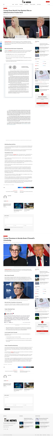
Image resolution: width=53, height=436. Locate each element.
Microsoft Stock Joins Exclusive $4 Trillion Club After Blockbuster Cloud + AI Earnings (18, 210)
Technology (26, 4)
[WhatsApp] (1, 49)
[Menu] (3, 4)
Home (13, 4)
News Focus (5, 8)
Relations (21, 4)
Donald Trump (7, 184)
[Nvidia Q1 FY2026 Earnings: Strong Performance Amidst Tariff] (37, 90)
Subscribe (48, 1)
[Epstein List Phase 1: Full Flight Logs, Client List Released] (42, 74)
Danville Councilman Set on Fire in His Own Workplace (29, 209)
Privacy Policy (41, 333)
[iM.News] (26, 1)
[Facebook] (1, 43)
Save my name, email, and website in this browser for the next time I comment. (14, 227)
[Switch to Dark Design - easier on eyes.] (48, 4)
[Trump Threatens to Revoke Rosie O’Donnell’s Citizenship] (26, 255)
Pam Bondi (12, 184)
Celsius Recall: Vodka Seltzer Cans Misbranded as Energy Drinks (44, 55)
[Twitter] (1, 44)
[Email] (1, 50)
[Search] (49, 4)
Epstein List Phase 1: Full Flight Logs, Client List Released (42, 80)
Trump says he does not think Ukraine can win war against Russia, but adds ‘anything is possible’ (7, 204)
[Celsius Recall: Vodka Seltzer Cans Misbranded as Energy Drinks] (37, 55)
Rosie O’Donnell (10, 364)
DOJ (4, 184)
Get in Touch (39, 4)
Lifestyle (16, 4)
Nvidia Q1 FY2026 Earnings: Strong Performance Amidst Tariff (44, 90)
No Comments (13, 14)
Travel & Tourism (32, 4)
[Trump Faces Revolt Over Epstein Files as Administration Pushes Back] (26, 27)
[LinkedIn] (1, 46)
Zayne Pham (7, 14)
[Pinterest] (1, 47)
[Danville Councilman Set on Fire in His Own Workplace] (29, 206)
